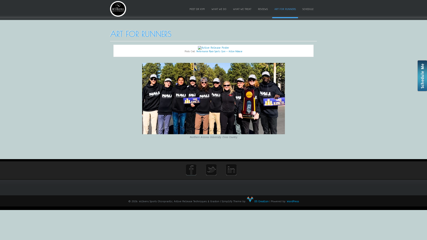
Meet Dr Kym (197, 9)
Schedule (308, 9)
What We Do (218, 9)
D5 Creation (261, 201)
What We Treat (242, 9)
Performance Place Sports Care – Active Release (219, 51)
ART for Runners (285, 9)
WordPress (293, 201)
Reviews (263, 9)
